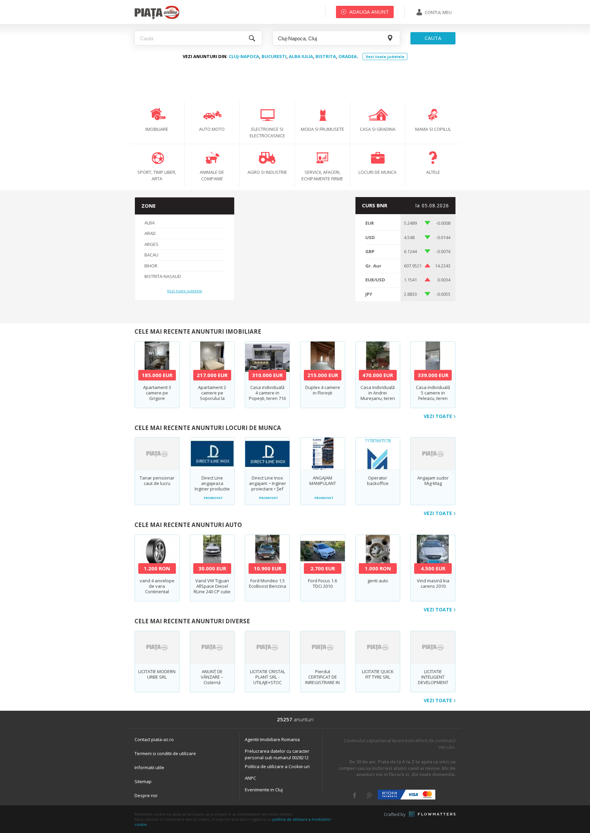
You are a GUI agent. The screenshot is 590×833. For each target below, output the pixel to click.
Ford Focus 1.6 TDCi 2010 (322, 583)
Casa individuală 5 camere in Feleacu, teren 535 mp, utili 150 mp (433, 398)
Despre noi (146, 795)
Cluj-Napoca (244, 56)
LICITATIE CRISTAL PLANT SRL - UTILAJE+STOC (267, 677)
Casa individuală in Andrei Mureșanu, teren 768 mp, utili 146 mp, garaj (378, 398)
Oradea (347, 56)
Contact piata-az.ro (154, 739)
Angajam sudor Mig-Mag (433, 480)
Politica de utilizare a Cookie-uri (277, 766)
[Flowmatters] (432, 814)
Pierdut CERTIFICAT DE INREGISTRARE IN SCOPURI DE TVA (322, 680)
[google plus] (369, 795)
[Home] (157, 19)
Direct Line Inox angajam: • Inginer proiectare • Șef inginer (267, 486)
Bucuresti (274, 56)
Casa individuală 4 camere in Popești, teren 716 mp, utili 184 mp (267, 395)
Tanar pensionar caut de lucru (157, 480)
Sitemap (143, 781)
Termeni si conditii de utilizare (165, 753)
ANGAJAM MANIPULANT (322, 480)
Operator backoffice (378, 480)
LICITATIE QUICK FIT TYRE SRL (378, 674)
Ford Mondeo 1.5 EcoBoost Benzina (267, 583)
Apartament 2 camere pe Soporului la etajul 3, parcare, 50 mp (212, 398)
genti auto (377, 580)
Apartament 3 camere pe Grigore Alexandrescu (157, 395)
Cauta (433, 37)
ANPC (250, 778)
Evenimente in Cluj (264, 790)
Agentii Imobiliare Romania (272, 739)
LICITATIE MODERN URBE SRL (156, 674)
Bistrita (325, 56)
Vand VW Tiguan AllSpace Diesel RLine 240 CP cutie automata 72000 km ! (212, 591)
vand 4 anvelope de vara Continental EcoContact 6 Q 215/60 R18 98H (157, 591)
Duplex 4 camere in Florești (322, 390)
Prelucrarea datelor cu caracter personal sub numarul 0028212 (277, 754)
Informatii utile (149, 767)
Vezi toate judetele (385, 56)
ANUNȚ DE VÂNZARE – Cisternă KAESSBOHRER (212, 680)
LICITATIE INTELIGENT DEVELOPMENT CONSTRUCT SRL (433, 680)
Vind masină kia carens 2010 (433, 583)
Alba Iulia (301, 56)
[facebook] (354, 795)
